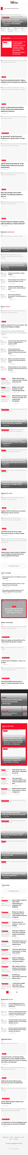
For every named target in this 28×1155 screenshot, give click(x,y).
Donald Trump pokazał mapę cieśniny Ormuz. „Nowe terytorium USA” (17, 288)
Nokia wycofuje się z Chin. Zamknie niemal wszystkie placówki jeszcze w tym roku (17, 368)
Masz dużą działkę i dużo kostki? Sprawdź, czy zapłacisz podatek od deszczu (12, 194)
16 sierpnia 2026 (12, 1008)
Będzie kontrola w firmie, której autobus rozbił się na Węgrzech (19, 790)
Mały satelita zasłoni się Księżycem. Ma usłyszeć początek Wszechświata (19, 968)
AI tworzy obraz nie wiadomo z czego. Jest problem (18, 923)
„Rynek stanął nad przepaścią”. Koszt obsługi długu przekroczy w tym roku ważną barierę (12, 165)
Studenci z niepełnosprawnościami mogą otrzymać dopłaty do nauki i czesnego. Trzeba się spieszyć (18, 1013)
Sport (11, 1139)
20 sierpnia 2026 (4, 84)
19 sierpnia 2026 (4, 225)
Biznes (5, 42)
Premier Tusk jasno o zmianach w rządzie (13, 248)
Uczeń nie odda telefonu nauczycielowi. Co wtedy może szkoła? (19, 951)
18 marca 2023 (5, 1064)
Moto (22, 1137)
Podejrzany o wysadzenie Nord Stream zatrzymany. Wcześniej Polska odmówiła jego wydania (13, 265)
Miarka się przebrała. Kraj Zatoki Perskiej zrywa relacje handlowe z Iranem (17, 360)
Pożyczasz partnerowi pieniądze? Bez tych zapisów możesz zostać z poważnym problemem (17, 1029)
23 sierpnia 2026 (5, 664)
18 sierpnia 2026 (12, 291)
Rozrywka (16, 1139)
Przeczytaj (5, 337)
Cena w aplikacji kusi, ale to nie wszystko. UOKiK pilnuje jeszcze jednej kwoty (17, 1005)
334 (17, 992)
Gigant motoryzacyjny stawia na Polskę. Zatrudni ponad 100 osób (19, 380)
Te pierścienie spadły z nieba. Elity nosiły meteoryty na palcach (18, 985)
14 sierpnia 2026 (5, 1084)
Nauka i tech (5, 637)
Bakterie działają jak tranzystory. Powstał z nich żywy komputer (18, 959)
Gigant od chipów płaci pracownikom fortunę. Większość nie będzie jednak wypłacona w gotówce (12, 109)
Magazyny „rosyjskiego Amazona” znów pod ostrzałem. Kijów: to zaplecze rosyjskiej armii (14, 441)
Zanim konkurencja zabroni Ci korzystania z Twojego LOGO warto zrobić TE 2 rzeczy (14, 610)
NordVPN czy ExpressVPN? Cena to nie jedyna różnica (19, 976)
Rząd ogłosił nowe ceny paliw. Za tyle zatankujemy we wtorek (19, 771)
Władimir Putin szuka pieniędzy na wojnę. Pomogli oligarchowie (18, 388)
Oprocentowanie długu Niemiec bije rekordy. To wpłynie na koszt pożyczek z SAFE (17, 342)
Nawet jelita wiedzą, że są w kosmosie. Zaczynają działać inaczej (19, 942)
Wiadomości (6, 17)
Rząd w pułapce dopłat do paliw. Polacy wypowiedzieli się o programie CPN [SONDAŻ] (12, 22)
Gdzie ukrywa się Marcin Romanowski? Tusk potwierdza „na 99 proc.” (17, 296)
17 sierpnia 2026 (5, 514)
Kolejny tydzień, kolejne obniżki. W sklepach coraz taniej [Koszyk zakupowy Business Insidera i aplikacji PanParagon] (13, 554)
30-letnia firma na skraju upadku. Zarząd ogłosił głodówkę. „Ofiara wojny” (12, 701)
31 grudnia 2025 (6, 580)
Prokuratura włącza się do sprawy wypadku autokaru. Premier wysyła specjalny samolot (17, 1021)
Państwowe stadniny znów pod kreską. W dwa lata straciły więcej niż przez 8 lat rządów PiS (14, 462)
